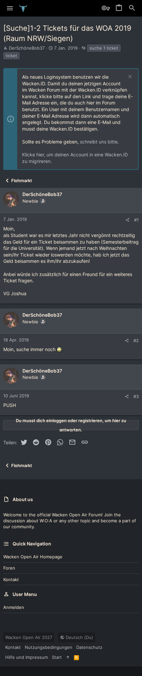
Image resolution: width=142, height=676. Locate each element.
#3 (136, 396)
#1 (136, 219)
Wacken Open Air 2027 (28, 637)
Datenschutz (89, 647)
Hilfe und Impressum (26, 657)
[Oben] (68, 657)
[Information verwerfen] (129, 77)
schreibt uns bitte (99, 141)
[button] (10, 8)
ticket (11, 55)
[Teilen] (127, 220)
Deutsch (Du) (78, 637)
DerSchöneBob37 (27, 48)
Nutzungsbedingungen (48, 647)
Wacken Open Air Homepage (32, 556)
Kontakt (11, 579)
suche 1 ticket (103, 48)
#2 (136, 340)
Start (57, 657)
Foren (9, 568)
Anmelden (13, 607)
